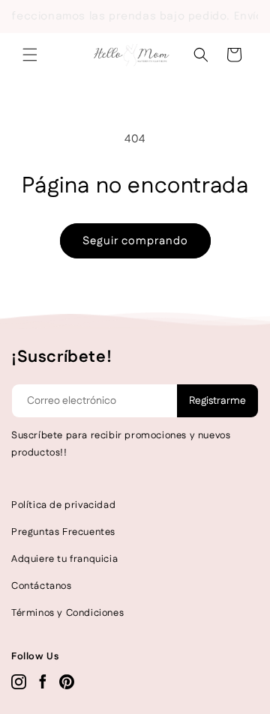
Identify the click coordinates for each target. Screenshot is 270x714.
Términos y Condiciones (67, 613)
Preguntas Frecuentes (63, 532)
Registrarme (217, 400)
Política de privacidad (63, 505)
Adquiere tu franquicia (64, 559)
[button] (30, 54)
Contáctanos (41, 586)
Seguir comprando (135, 241)
